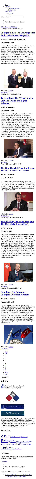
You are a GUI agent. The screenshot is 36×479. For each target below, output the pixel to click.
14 (5, 370)
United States (17, 449)
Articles (10, 13)
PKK (18, 444)
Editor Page (12, 10)
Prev (6, 353)
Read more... (5, 92)
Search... (3, 17)
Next (6, 372)
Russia (23, 444)
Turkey (7, 448)
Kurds (3, 444)
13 (5, 369)
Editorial (7, 6)
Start (6, 352)
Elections (24, 437)
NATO (14, 444)
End (6, 374)
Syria (28, 444)
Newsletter (4, 461)
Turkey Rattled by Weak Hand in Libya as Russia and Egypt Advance (17, 101)
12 (5, 367)
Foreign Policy (22, 441)
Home (6, 5)
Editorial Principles (14, 8)
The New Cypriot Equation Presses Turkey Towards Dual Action (18, 169)
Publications (8, 12)
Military (9, 444)
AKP (5, 436)
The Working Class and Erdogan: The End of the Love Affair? (17, 222)
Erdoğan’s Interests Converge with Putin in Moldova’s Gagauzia (18, 34)
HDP (30, 441)
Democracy (17, 437)
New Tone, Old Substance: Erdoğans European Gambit (15, 293)
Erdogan (8, 441)
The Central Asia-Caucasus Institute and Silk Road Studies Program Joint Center (18, 475)
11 (5, 365)
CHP (12, 437)
